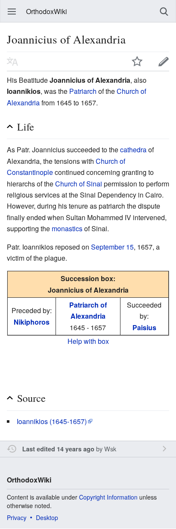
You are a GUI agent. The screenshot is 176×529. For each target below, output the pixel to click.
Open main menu (12, 11)
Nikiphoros (32, 322)
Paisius (144, 327)
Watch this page (137, 61)
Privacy (16, 517)
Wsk (110, 448)
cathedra (133, 149)
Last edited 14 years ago (58, 449)
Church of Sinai (78, 184)
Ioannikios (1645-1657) (52, 421)
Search (164, 11)
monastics (67, 228)
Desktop (47, 517)
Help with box (88, 341)
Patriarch (83, 91)
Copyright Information (108, 497)
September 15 (112, 247)
